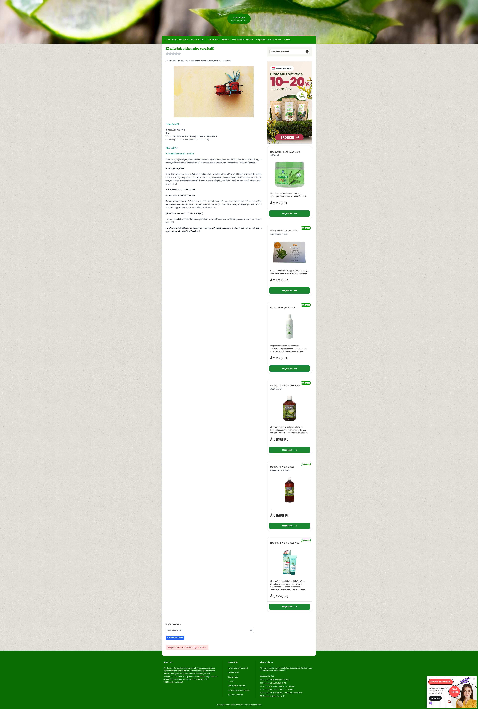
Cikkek (287, 39)
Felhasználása (197, 39)
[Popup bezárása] (474, 678)
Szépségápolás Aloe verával (268, 39)
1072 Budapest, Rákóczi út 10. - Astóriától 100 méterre (281, 693)
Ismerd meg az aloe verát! (176, 39)
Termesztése (213, 39)
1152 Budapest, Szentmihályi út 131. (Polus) (277, 686)
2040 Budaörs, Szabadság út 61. (272, 696)
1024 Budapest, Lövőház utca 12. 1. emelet (276, 690)
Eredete (225, 39)
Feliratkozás (435, 698)
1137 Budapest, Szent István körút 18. (275, 680)
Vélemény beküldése (175, 638)
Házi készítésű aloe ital (242, 39)
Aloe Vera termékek (280, 51)
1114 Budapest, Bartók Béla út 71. (273, 683)
